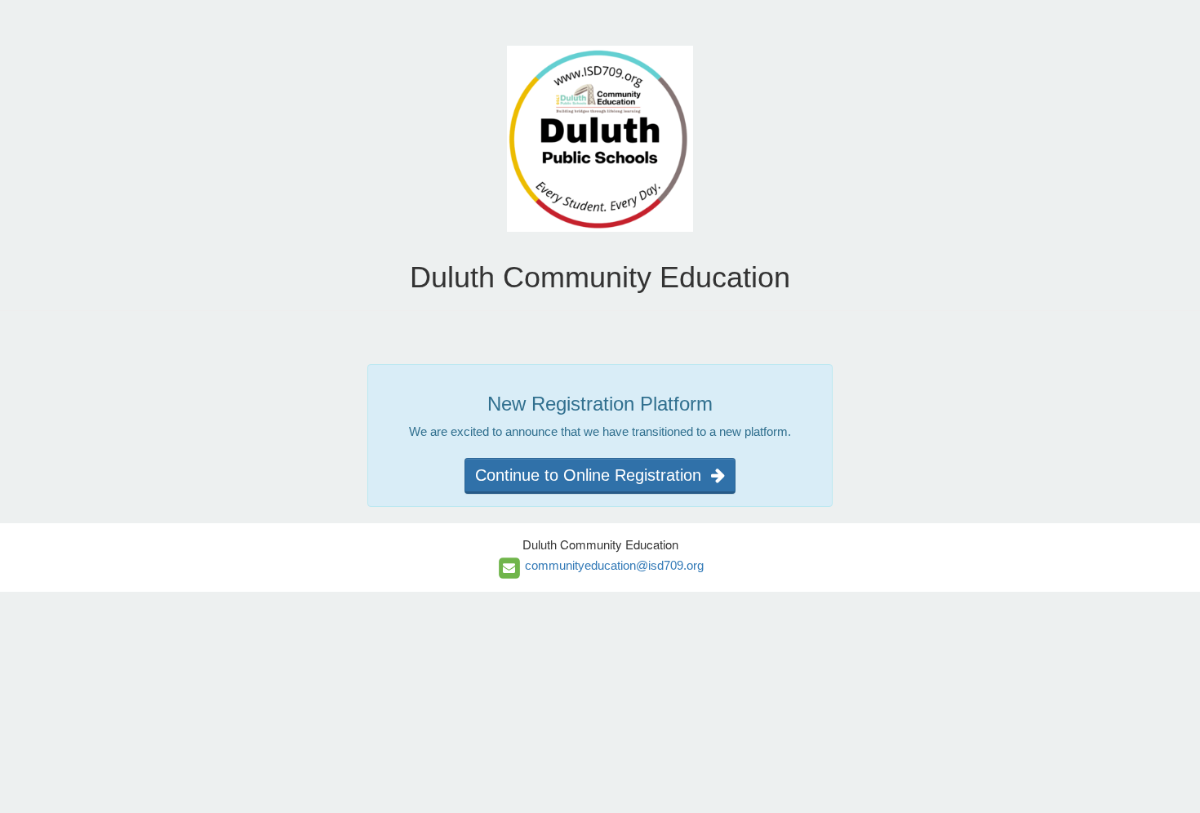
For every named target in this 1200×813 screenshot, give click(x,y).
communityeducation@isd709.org (614, 565)
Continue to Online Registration (593, 475)
